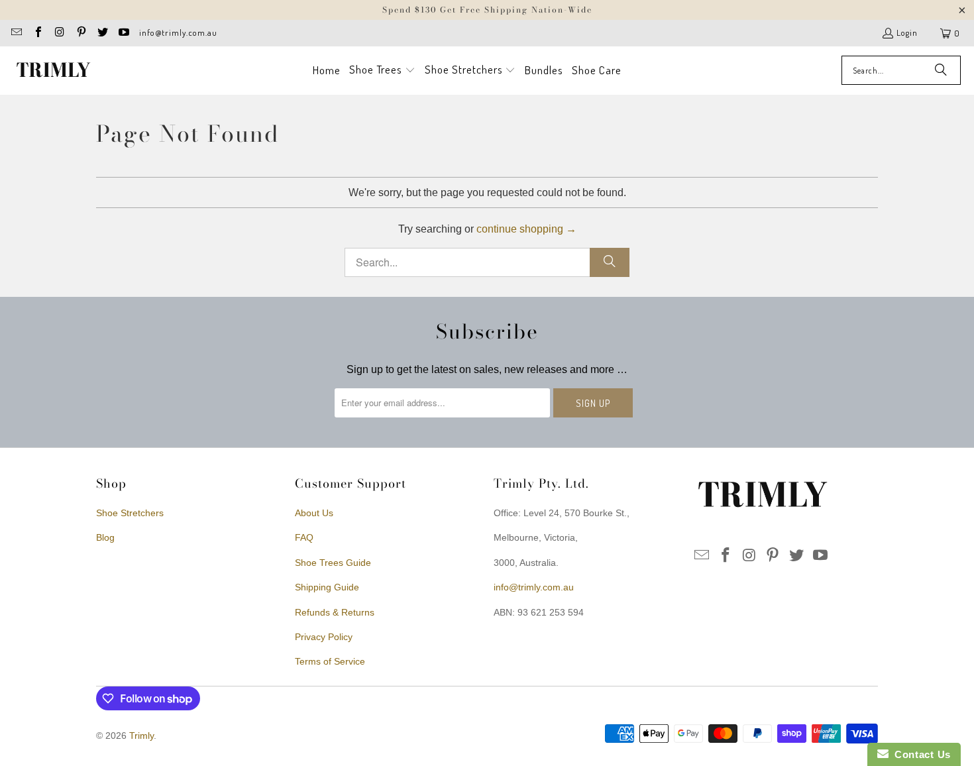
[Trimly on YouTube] (123, 33)
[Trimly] (53, 70)
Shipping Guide (327, 587)
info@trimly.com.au (178, 32)
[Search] (941, 70)
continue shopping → (526, 229)
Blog (105, 537)
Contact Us (920, 754)
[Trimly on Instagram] (59, 33)
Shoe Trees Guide (333, 562)
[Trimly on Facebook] (37, 33)
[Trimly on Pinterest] (80, 33)
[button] (382, 70)
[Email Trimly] (16, 33)
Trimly (141, 735)
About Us (314, 513)
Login (907, 32)
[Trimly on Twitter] (102, 33)
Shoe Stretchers (130, 513)
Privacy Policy (323, 636)
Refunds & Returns (334, 612)
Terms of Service (330, 661)
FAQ (304, 537)
